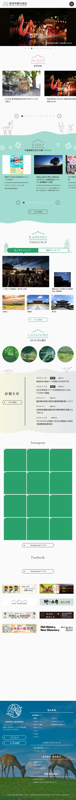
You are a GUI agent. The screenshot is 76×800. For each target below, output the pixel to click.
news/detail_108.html (51, 389)
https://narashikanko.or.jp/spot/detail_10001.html (62, 304)
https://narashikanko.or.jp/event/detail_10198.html (62, 282)
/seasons (29, 354)
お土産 (36, 734)
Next (59, 116)
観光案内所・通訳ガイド (58, 724)
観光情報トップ (37, 715)
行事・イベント (38, 727)
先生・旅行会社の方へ (40, 768)
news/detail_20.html (51, 380)
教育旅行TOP (38, 762)
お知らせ (54, 718)
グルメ (36, 730)
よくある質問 (15, 743)
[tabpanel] (38, 27)
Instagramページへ (38, 545)
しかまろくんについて (58, 721)
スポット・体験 (38, 724)
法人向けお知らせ (39, 779)
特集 (35, 718)
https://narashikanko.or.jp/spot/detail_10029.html (38, 304)
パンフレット (14, 737)
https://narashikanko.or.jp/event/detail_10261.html (25, 274)
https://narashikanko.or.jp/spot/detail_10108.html (13, 304)
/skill (47, 354)
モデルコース (37, 721)
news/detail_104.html (51, 421)
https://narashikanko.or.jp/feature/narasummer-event (21, 87)
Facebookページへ (38, 571)
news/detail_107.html (51, 400)
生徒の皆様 (37, 765)
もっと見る (38, 212)
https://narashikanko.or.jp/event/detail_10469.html (16, 172)
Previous (16, 116)
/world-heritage (10, 354)
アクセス (36, 737)
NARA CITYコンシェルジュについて (45, 782)
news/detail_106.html (51, 409)
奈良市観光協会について (41, 748)
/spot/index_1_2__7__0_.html (65, 354)
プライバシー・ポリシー (40, 751)
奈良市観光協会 (14, 4)
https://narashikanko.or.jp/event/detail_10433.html (48, 173)
